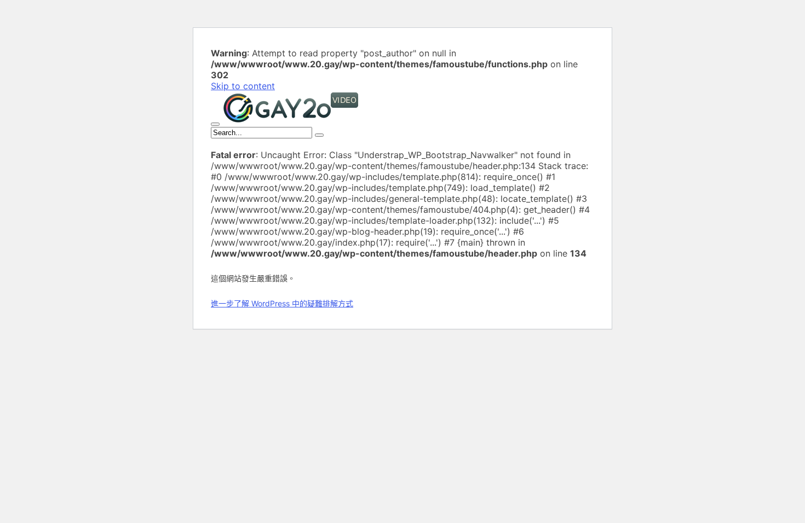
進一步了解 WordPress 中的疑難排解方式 (282, 303)
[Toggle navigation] (215, 124)
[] (319, 135)
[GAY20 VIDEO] (290, 120)
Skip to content (243, 85)
